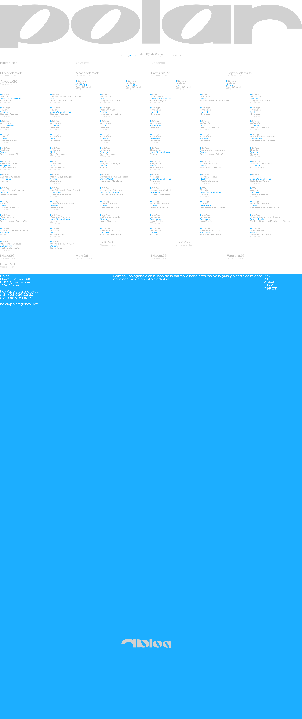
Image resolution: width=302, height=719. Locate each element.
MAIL (271, 282)
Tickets (81, 89)
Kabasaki (5, 232)
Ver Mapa (10, 285)
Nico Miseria (7, 125)
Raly (52, 138)
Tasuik (103, 219)
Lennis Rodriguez (109, 192)
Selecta (204, 138)
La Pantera (256, 138)
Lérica (103, 165)
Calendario (134, 56)
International (154, 56)
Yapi (177, 85)
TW (269, 285)
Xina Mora (155, 125)
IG (268, 276)
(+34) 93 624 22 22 (16, 295)
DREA (153, 232)
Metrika (229, 85)
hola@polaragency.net (19, 291)
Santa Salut (106, 179)
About (178, 56)
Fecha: (159, 62)
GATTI (253, 112)
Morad (203, 98)
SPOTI (272, 288)
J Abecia (255, 165)
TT (268, 279)
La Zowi (254, 192)
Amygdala (5, 165)
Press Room (167, 56)
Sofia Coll (155, 192)
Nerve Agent (157, 219)
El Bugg (54, 125)
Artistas (124, 56)
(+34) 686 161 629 (15, 298)
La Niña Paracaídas (160, 98)
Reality (54, 152)
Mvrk (53, 98)
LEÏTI (103, 125)
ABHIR (154, 112)
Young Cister (133, 85)
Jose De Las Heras (10, 98)
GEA (52, 232)
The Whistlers (83, 85)
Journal (143, 56)
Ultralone (155, 138)
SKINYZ (154, 165)
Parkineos (205, 205)
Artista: (84, 62)
